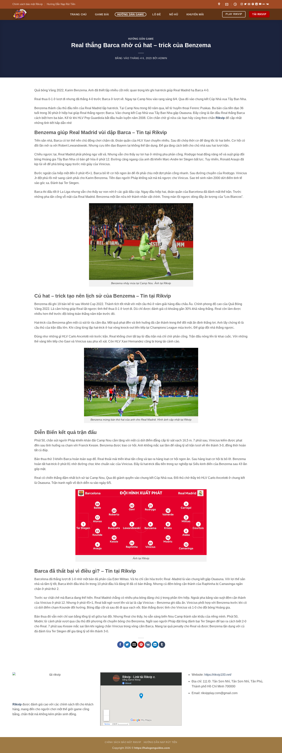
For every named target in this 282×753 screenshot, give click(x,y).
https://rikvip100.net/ (217, 674)
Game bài (102, 14)
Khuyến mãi (195, 14)
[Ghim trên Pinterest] (141, 644)
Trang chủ (78, 14)
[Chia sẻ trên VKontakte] (148, 644)
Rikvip (220, 118)
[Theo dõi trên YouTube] (260, 4)
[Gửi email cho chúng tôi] (249, 4)
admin (162, 58)
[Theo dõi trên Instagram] (242, 4)
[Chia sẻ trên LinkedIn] (155, 644)
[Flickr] (264, 4)
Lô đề (156, 14)
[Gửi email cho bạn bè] (134, 644)
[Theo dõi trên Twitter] (245, 4)
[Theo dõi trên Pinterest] (253, 4)
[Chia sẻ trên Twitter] (127, 644)
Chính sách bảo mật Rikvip (27, 4)
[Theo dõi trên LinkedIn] (256, 4)
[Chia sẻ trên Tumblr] (162, 644)
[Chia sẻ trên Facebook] (120, 644)
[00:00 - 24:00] (236, 4)
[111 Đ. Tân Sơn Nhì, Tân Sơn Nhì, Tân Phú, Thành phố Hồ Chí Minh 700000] (219, 4)
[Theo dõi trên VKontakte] (267, 4)
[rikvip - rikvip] (37, 14)
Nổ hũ (173, 14)
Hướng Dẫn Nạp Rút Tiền (61, 4)
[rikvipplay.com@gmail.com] (227, 4)
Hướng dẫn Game (130, 14)
